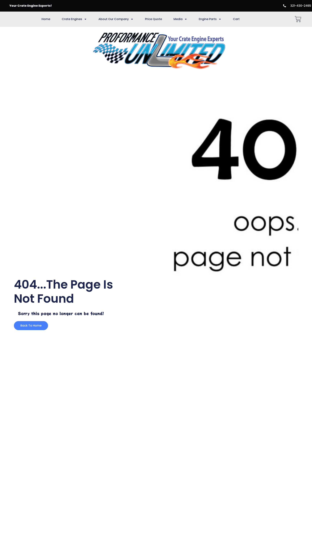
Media (178, 19)
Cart (236, 19)
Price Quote (153, 19)
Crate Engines (72, 19)
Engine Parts (208, 19)
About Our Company (113, 19)
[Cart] (298, 19)
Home (46, 19)
